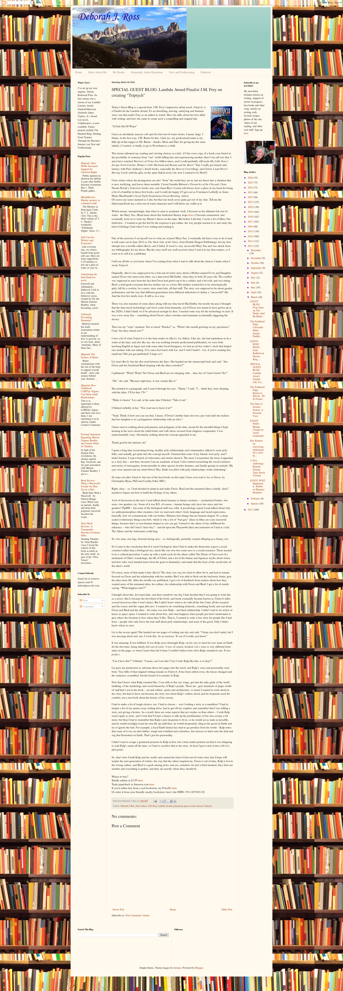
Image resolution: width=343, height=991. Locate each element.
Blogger (199, 967)
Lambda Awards (165, 805)
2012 (250, 246)
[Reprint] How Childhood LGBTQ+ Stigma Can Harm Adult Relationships (90, 391)
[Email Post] (155, 800)
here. (141, 780)
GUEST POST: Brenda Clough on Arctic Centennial (257, 428)
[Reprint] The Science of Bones (89, 355)
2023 (250, 192)
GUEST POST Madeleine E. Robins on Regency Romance (257, 486)
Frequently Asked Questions (147, 72)
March (254, 297)
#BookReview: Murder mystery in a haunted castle (90, 200)
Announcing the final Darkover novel (89, 277)
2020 (250, 207)
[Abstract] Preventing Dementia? (86, 317)
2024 (250, 187)
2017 (250, 221)
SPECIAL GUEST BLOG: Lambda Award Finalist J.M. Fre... (257, 373)
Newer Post (118, 909)
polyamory (178, 805)
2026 (250, 177)
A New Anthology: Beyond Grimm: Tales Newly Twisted (257, 468)
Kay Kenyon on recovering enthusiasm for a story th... (257, 448)
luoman (177, 967)
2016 (250, 226)
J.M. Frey (152, 805)
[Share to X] (168, 801)
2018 (250, 216)
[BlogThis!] (164, 801)
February (256, 498)
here (190, 215)
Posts (85, 600)
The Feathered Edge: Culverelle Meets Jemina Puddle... (257, 329)
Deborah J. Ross (108, 17)
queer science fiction (193, 805)
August (255, 272)
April (254, 292)
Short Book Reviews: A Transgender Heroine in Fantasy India (90, 529)
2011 (250, 509)
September (256, 268)
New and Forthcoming (182, 72)
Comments (87, 606)
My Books (119, 72)
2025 (250, 182)
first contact (141, 805)
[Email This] (161, 801)
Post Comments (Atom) (138, 915)
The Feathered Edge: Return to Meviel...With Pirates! (257, 393)
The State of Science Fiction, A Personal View (256, 409)
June (253, 282)
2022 (250, 197)
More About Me (97, 72)
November (256, 258)
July (253, 277)
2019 (250, 211)
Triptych (208, 805)
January (255, 503)
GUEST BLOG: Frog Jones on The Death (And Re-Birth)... (257, 309)
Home (78, 72)
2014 (250, 236)
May (253, 287)
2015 (250, 231)
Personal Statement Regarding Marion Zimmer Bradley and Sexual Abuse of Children (90, 440)
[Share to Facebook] (171, 801)
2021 (250, 202)
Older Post (227, 909)
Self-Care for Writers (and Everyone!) (87, 240)
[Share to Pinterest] (175, 801)
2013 (250, 241)
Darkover (206, 72)
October (255, 263)
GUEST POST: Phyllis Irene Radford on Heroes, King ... (257, 350)
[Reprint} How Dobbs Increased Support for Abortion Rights (89, 167)
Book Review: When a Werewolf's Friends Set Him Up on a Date (91, 485)
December (256, 250)
